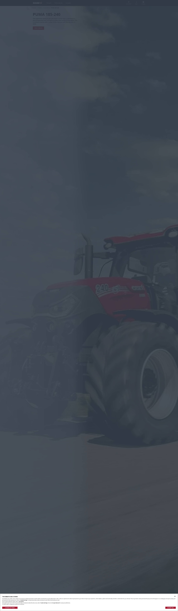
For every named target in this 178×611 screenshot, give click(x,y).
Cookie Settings (10, 607)
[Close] (175, 596)
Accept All (170, 607)
